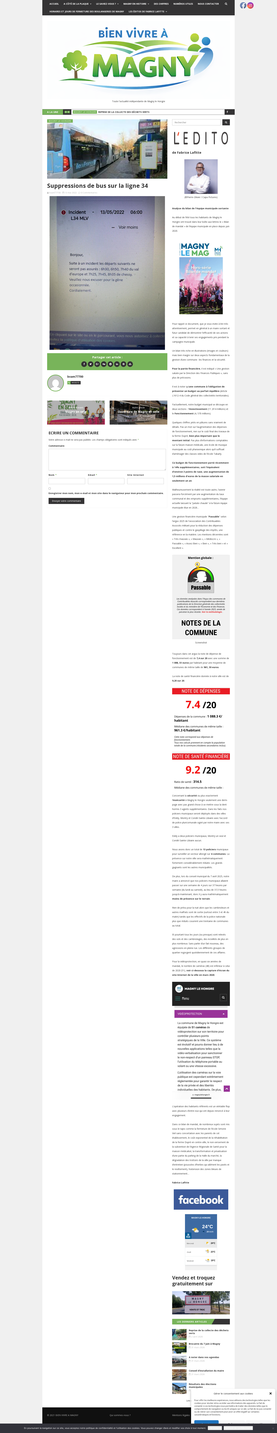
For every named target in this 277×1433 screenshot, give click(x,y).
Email (92, 474)
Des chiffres (161, 3)
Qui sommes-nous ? (120, 1415)
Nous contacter (208, 3)
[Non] (273, 1428)
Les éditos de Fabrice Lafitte (146, 11)
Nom (53, 474)
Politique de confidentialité (238, 1428)
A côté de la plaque (76, 3)
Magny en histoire (134, 3)
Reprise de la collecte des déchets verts (123, 112)
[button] (270, 1393)
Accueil (54, 3)
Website (76, 383)
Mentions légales (181, 1415)
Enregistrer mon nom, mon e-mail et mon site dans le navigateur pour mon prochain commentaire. (106, 493)
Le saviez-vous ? (106, 3)
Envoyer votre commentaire (66, 500)
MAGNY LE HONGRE (85, 112)
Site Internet (135, 474)
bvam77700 (55, 192)
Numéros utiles (183, 3)
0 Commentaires (89, 192)
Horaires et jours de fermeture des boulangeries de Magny (87, 11)
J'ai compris (215, 1428)
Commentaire (56, 445)
